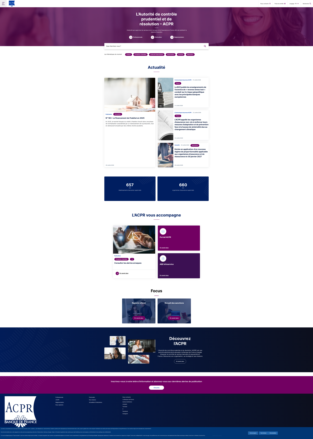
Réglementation (60, 402)
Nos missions (92, 399)
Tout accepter (253, 433)
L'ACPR (57, 399)
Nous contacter (127, 397)
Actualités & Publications (95, 402)
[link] (135, 37)
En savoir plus (164, 247)
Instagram (125, 413)
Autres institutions (127, 402)
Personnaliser (273, 433)
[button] (307, 3)
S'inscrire (156, 388)
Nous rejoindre (59, 405)
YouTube (125, 406)
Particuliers (92, 397)
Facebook (125, 411)
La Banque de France (128, 399)
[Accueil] (21, 412)
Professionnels (59, 397)
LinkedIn (125, 404)
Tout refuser (263, 433)
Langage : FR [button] (293, 3)
